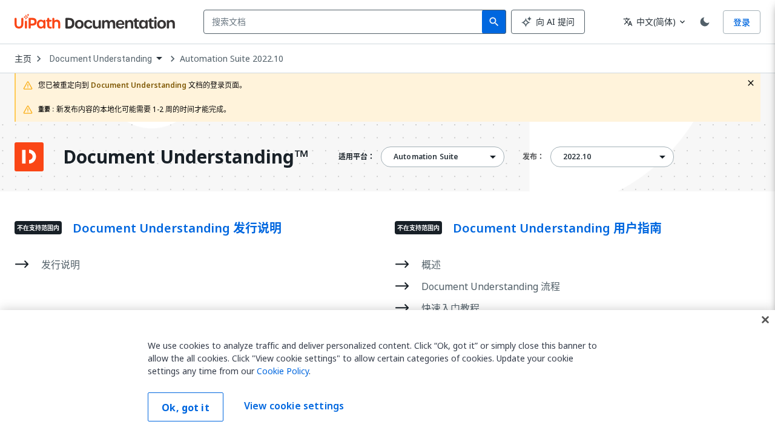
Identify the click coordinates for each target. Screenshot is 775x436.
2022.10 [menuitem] (577, 156)
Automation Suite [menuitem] (426, 156)
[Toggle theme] (704, 21)
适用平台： (356, 156)
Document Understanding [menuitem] (101, 59)
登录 (741, 22)
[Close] (765, 319)
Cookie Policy (283, 371)
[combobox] (345, 22)
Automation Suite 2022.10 (231, 58)
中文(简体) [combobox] (649, 21)
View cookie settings (294, 405)
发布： (533, 156)
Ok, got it (185, 407)
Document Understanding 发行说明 (177, 228)
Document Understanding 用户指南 (557, 228)
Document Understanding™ (185, 157)
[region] (387, 373)
